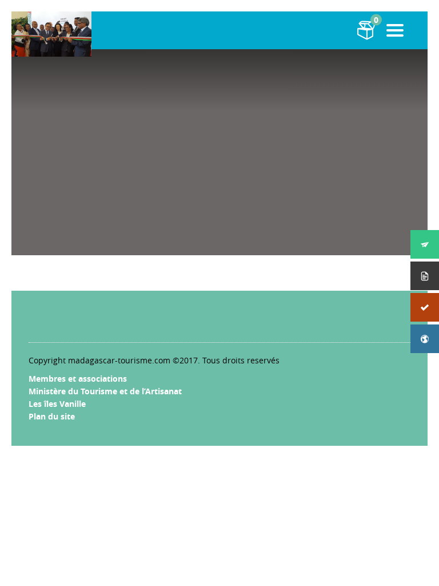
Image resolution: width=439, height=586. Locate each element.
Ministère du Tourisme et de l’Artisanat (105, 391)
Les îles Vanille (57, 403)
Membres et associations (78, 378)
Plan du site (52, 416)
